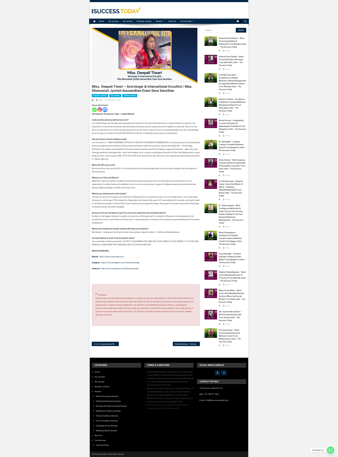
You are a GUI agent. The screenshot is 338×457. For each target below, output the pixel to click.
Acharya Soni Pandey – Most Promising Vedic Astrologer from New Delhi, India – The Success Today (231, 61)
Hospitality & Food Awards (107, 426)
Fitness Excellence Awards (107, 416)
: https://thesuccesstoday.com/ (108, 257)
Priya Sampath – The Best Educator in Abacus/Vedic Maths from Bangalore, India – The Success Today (232, 258)
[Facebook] (105, 109)
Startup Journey (130, 95)
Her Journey (113, 21)
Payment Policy (102, 445)
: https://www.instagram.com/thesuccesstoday (116, 263)
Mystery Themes (130, 454)
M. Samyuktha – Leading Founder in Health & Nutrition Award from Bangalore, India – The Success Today (232, 146)
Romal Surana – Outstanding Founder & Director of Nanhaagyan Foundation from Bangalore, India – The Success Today (232, 126)
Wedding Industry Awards (106, 431)
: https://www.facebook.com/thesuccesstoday (115, 268)
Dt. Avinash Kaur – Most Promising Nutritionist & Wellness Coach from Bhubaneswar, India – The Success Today (230, 336)
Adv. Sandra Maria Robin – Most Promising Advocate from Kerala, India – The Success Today (230, 316)
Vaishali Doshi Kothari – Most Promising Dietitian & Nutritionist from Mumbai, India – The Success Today (232, 42)
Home (101, 21)
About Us (172, 21)
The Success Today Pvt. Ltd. (211, 388)
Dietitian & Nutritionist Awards (108, 401)
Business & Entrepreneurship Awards (111, 406)
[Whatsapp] (94, 109)
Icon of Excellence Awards (107, 421)
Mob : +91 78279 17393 (209, 394)
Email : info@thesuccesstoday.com (214, 400)
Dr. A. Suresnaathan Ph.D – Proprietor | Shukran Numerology (107, 344)
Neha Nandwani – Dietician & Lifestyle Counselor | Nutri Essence (187, 344)
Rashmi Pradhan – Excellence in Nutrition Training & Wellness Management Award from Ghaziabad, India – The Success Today (232, 105)
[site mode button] (239, 21)
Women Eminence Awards (107, 396)
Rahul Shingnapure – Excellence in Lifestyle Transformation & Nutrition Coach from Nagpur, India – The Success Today (231, 238)
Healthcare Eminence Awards (108, 411)
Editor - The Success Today (109, 100)
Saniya (227, 51)
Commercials (185, 21)
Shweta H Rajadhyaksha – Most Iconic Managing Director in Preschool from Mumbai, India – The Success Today (232, 276)
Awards (159, 21)
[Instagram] (99, 109)
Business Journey (144, 21)
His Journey (128, 21)
